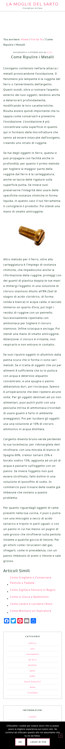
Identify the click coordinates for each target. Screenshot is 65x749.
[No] (60, 736)
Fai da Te (32, 659)
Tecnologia (33, 692)
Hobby (33, 676)
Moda (32, 687)
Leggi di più (38, 742)
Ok (20, 742)
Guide (32, 670)
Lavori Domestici (32, 681)
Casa (32, 648)
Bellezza (32, 643)
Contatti (32, 716)
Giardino (32, 665)
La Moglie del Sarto (32, 3)
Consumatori (32, 654)
